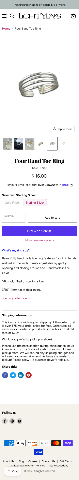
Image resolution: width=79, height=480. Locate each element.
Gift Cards (66, 461)
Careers (32, 461)
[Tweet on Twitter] (13, 375)
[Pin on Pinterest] (29, 375)
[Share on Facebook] (5, 375)
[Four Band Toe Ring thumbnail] (19, 143)
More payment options (39, 240)
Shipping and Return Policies (28, 465)
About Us (8, 461)
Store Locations (58, 465)
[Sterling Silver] (35, 207)
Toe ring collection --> (17, 298)
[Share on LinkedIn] (21, 375)
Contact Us (48, 461)
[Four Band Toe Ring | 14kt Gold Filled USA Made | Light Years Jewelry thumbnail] (7, 143)
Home (6, 28)
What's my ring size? (16, 250)
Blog (21, 461)
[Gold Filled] (12, 207)
